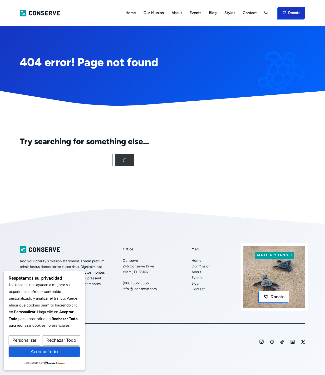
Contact (250, 12)
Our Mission (153, 12)
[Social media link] (261, 341)
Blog (213, 12)
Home (130, 12)
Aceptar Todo (44, 351)
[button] (266, 13)
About (177, 12)
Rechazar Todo (61, 340)
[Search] (124, 160)
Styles (229, 12)
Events (195, 12)
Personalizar (24, 340)
